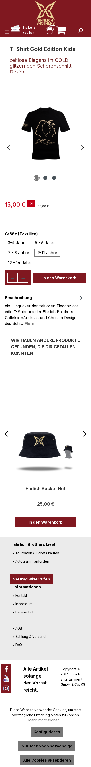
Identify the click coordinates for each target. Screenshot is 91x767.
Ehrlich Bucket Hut (46, 488)
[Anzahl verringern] (12, 278)
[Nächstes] (82, 147)
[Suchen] (80, 30)
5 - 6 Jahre (45, 242)
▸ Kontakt (20, 595)
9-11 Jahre (47, 252)
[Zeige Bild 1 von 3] (37, 178)
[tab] (44, 310)
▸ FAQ (17, 645)
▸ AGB (17, 628)
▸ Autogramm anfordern (31, 561)
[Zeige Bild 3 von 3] (54, 178)
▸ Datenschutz (24, 612)
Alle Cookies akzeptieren (47, 760)
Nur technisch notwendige (47, 746)
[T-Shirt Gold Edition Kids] (45, 133)
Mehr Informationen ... (45, 720)
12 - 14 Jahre (20, 262)
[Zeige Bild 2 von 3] (45, 178)
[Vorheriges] (8, 147)
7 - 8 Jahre (18, 252)
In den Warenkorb (59, 277)
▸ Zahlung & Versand (29, 636)
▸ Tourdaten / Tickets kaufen (36, 553)
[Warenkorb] (60, 29)
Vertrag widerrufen (31, 579)
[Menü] (7, 32)
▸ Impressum (22, 604)
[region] (45, 130)
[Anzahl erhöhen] (23, 278)
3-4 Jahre (17, 242)
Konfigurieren (47, 731)
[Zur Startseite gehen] (45, 13)
